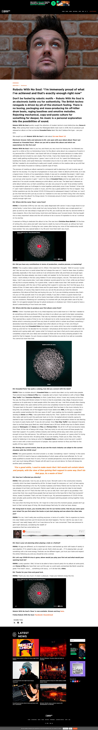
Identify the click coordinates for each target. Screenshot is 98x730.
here (62, 611)
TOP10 (66, 719)
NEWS (39, 719)
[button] (87, 11)
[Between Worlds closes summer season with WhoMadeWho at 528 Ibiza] (53, 692)
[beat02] (77, 658)
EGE (69, 719)
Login (91, 11)
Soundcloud (48, 615)
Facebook (38, 615)
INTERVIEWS (16, 83)
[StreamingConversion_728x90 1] (49, 5)
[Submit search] (84, 640)
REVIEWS (47, 719)
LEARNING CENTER (60, 719)
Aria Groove (24, 85)
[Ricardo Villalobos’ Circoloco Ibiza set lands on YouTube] (53, 647)
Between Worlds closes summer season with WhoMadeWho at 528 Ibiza (51, 703)
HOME (29, 719)
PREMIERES (52, 719)
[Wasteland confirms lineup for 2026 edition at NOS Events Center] (53, 670)
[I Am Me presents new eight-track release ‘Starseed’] (26, 670)
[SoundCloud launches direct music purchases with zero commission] (26, 692)
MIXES (43, 719)
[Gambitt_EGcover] (77, 676)
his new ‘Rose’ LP (59, 136)
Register (94, 11)
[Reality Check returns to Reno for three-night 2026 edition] (26, 647)
